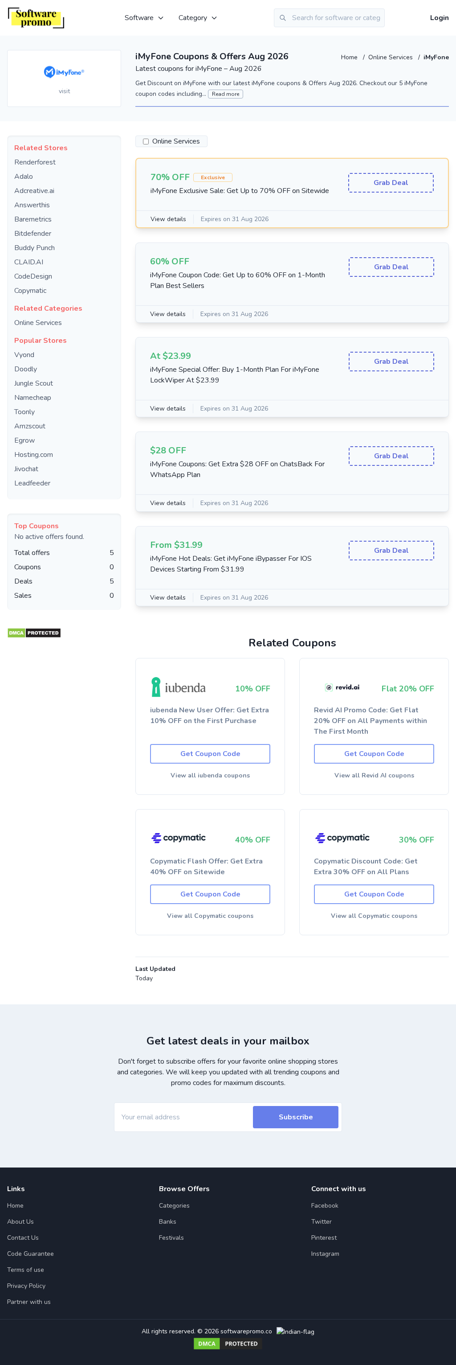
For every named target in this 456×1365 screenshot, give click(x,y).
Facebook (324, 1205)
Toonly (24, 412)
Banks (167, 1221)
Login (439, 18)
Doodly (25, 369)
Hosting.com (33, 455)
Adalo (23, 176)
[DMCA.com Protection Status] (34, 631)
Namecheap (32, 398)
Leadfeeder (32, 483)
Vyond (24, 355)
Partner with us (29, 1302)
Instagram (325, 1254)
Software (139, 18)
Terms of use (25, 1270)
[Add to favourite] (113, 57)
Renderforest (35, 162)
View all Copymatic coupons (210, 916)
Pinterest (324, 1237)
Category (193, 18)
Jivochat (26, 469)
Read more (225, 94)
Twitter (321, 1221)
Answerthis (32, 205)
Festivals (171, 1237)
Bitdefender (32, 233)
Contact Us (23, 1237)
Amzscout (29, 426)
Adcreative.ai (34, 191)
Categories (174, 1205)
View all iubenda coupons (210, 775)
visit (64, 91)
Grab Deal (391, 183)
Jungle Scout (33, 383)
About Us (20, 1221)
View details (168, 219)
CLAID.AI (28, 262)
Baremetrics (33, 219)
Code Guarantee (30, 1254)
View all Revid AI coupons (374, 775)
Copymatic (30, 291)
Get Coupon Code (210, 754)
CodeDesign (33, 276)
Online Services (391, 57)
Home (350, 57)
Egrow (24, 440)
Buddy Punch (34, 248)
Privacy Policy (26, 1286)
